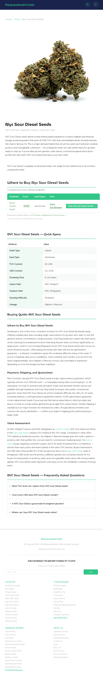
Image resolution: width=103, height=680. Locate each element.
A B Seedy (9, 638)
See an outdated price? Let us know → (51, 215)
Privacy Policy (59, 651)
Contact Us (58, 641)
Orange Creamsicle (61, 615)
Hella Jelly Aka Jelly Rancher (65, 605)
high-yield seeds (21, 432)
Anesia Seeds (10, 648)
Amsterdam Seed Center (15, 644)
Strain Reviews (59, 635)
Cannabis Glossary (61, 631)
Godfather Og (59, 592)
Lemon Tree (58, 602)
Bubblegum (58, 589)
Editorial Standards (61, 657)
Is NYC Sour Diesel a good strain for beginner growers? (38, 503)
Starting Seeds (11, 621)
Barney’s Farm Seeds (13, 651)
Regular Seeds (11, 618)
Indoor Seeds (10, 608)
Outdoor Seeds (11, 615)
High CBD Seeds (12, 598)
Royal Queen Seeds (12, 206)
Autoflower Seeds (12, 586)
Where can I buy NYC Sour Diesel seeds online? (34, 512)
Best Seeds (9, 589)
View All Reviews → (61, 618)
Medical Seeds (11, 611)
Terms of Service (60, 654)
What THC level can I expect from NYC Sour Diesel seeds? (40, 486)
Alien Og (57, 611)
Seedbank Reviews (61, 638)
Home (9, 19)
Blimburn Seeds (11, 657)
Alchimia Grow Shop (13, 641)
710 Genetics (10, 635)
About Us (57, 648)
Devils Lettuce (59, 598)
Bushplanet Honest (13, 667)
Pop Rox (57, 608)
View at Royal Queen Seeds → (81, 206)
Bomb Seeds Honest (13, 660)
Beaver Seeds (10, 654)
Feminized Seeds (12, 595)
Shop (17, 19)
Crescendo (58, 595)
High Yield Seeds (12, 605)
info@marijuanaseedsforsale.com (51, 549)
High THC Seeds (11, 602)
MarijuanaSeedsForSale (19, 4)
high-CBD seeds (74, 451)
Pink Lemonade (60, 586)
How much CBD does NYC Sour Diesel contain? (35, 495)
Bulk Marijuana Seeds (13, 664)
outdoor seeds (62, 429)
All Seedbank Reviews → (15, 670)
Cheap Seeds (10, 592)
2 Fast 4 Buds (10, 631)
